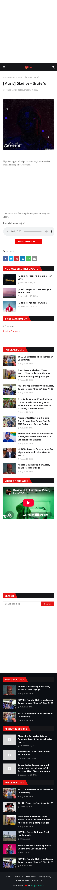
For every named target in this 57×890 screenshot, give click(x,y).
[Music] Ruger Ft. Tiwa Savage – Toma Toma (34, 291)
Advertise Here (22, 880)
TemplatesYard (37, 885)
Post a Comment (12, 331)
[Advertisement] (28, 31)
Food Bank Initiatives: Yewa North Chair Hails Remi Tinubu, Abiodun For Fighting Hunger (34, 373)
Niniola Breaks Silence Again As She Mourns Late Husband (34, 847)
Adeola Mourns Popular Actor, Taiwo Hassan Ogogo (34, 466)
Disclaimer (31, 876)
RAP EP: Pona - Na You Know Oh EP (35, 803)
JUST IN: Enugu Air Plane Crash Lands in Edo (34, 834)
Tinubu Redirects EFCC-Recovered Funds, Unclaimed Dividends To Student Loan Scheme (35, 436)
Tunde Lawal (11, 90)
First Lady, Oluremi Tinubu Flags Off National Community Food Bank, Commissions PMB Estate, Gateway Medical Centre (35, 404)
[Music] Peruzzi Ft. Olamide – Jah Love (35, 277)
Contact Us (37, 880)
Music (12, 77)
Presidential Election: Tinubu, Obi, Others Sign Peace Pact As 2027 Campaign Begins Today (34, 420)
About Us (19, 876)
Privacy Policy (45, 876)
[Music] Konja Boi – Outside (32, 302)
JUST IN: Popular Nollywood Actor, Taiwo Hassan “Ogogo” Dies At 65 (36, 387)
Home (6, 77)
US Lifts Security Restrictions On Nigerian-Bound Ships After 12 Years (35, 452)
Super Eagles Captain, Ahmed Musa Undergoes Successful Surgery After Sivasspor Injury (34, 768)
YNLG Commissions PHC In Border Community (35, 358)
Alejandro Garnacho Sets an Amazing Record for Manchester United (35, 739)
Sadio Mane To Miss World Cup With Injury (34, 753)
